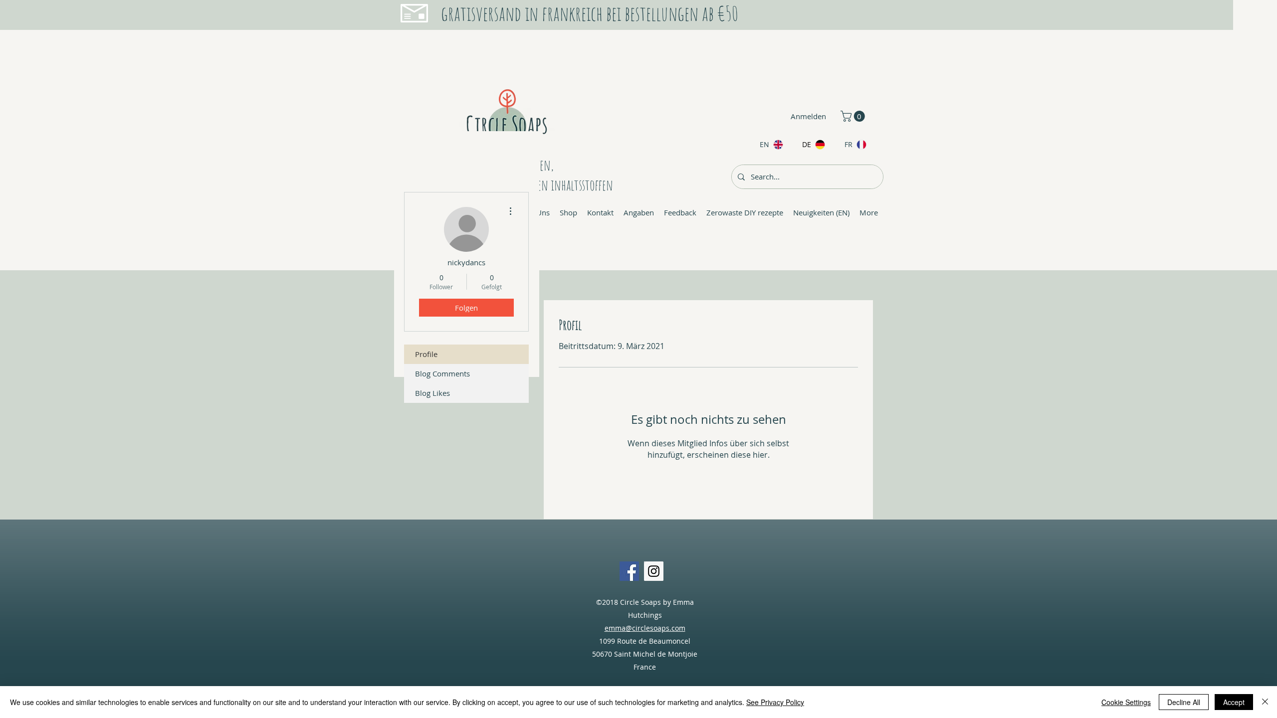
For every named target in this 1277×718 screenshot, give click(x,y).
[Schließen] (1265, 702)
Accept (1234, 702)
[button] (854, 116)
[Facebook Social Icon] (629, 571)
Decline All (1183, 702)
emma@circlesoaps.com (645, 628)
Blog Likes (432, 393)
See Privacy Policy (775, 702)
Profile (426, 354)
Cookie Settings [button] (1126, 702)
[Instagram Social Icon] (653, 571)
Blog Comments (442, 373)
